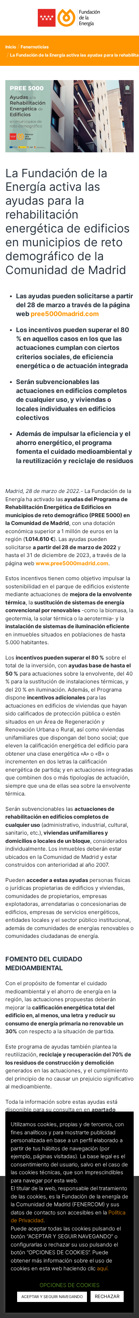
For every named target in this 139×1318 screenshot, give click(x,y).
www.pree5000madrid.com (72, 563)
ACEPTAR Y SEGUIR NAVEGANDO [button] (52, 1296)
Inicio (10, 46)
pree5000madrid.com (65, 313)
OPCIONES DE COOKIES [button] (69, 1285)
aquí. (103, 1268)
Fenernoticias (35, 46)
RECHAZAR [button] (107, 1296)
